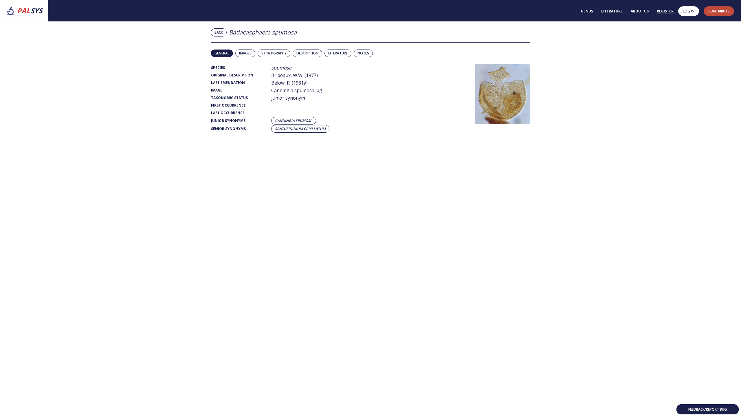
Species (218, 67)
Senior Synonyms (228, 128)
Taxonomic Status (229, 97)
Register (665, 11)
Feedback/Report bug (707, 409)
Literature (612, 11)
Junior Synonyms (228, 120)
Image (216, 90)
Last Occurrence (228, 112)
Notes (363, 53)
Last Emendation (228, 82)
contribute (718, 11)
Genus (587, 11)
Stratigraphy (274, 53)
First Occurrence (228, 105)
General (221, 53)
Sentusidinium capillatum (300, 129)
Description (307, 53)
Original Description (232, 75)
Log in (688, 11)
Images (245, 53)
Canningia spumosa (293, 120)
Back (218, 32)
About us (640, 11)
